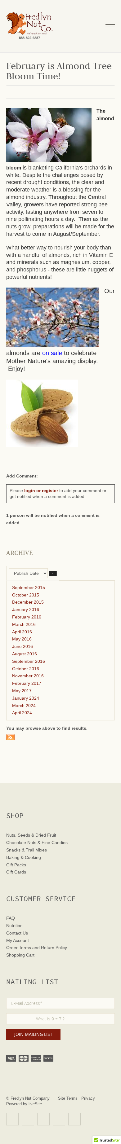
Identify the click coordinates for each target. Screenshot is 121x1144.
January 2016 (25, 609)
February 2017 (26, 683)
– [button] (53, 573)
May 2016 (22, 638)
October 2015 (25, 594)
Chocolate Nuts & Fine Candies (37, 842)
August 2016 (24, 653)
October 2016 (25, 668)
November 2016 (28, 675)
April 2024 (22, 712)
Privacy (88, 1098)
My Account (17, 940)
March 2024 (24, 705)
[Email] (74, 1119)
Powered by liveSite (24, 1104)
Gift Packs (16, 864)
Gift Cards (16, 871)
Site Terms (68, 1098)
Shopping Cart (20, 955)
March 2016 (24, 624)
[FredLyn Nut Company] (29, 23)
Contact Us (17, 933)
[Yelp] (12, 1119)
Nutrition (14, 925)
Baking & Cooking (23, 857)
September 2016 (28, 661)
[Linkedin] (59, 1119)
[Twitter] (43, 1119)
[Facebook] (28, 1119)
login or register (41, 490)
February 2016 (26, 616)
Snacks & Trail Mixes (26, 849)
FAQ (10, 918)
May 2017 (22, 690)
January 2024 (25, 698)
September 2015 (28, 587)
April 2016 (22, 631)
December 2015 (28, 602)
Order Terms (18, 947)
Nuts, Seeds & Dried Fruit (31, 835)
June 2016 (22, 646)
